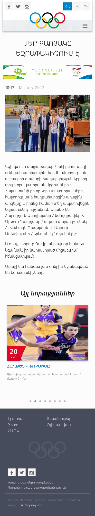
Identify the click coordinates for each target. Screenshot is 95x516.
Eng (77, 6)
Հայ (67, 6)
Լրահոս (15, 418)
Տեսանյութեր (59, 418)
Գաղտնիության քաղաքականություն (37, 487)
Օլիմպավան (59, 424)
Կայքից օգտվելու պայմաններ (32, 482)
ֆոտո (13, 424)
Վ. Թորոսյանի (31, 505)
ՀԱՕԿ (13, 430)
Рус (86, 6)
